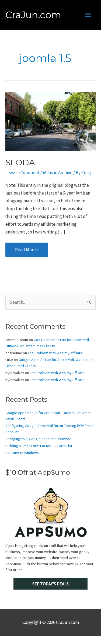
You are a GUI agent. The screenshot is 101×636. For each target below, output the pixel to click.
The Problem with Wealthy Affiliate (55, 352)
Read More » (27, 249)
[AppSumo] (50, 512)
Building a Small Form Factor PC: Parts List (38, 445)
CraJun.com (33, 15)
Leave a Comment (22, 173)
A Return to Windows (22, 452)
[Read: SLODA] (50, 121)
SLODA (20, 162)
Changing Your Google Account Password (38, 438)
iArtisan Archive (57, 173)
